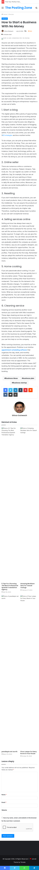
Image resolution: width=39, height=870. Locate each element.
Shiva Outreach (8, 31)
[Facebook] (5, 390)
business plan (28, 378)
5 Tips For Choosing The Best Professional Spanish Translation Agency (10, 587)
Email (4, 802)
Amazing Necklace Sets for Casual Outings (27, 586)
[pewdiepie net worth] (10, 672)
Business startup (20, 383)
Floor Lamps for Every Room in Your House (28, 753)
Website (4, 810)
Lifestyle (11, 14)
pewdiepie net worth (9, 752)
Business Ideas (11, 378)
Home (5, 14)
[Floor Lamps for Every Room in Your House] (29, 672)
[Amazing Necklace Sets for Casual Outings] (29, 504)
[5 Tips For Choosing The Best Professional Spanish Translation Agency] (10, 504)
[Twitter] (10, 390)
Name (4, 794)
